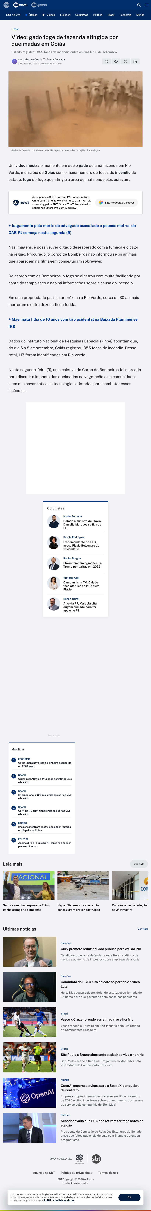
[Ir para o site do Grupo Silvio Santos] (69, 1159)
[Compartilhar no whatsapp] (106, 61)
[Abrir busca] (139, 5)
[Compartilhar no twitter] (125, 61)
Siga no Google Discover (119, 202)
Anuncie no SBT (44, 1172)
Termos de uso (108, 1172)
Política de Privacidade (59, 1200)
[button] (29, 895)
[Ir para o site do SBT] (96, 1159)
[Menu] (147, 5)
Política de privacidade (76, 1172)
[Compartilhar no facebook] (116, 61)
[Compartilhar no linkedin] (135, 61)
